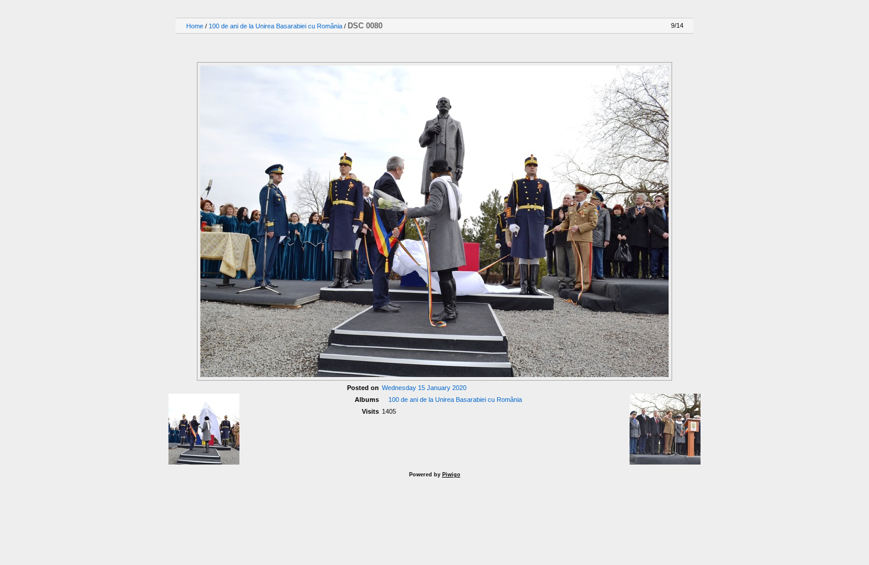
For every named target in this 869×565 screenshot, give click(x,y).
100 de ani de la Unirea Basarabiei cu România (275, 26)
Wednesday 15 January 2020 (424, 387)
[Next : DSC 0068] (676, 47)
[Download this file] (192, 47)
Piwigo (451, 475)
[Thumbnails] (626, 47)
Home (194, 26)
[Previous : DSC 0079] (651, 47)
